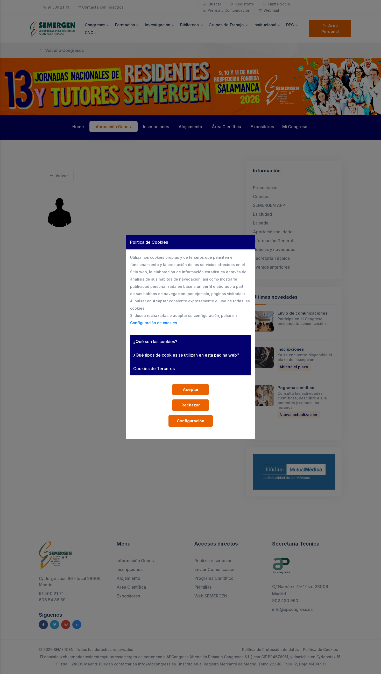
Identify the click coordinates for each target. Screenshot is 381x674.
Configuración (190, 420)
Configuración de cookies (153, 323)
